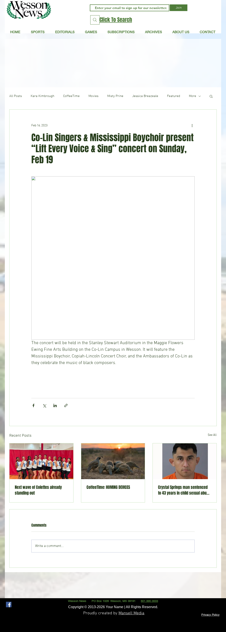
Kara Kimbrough (42, 96)
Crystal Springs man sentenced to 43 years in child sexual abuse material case (184, 490)
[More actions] (192, 125)
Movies (93, 96)
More (192, 96)
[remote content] (113, 376)
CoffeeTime (71, 96)
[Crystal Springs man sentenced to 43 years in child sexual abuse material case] (185, 461)
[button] (65, 32)
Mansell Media (131, 613)
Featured (173, 96)
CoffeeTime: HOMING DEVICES (108, 487)
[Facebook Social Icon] (8, 604)
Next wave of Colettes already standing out (38, 490)
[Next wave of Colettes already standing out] (41, 461)
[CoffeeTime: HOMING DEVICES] (113, 461)
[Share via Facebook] (33, 405)
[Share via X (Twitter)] (44, 405)
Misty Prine (115, 96)
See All (212, 435)
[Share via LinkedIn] (55, 405)
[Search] (95, 20)
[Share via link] (66, 405)
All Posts (15, 96)
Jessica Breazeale (145, 96)
